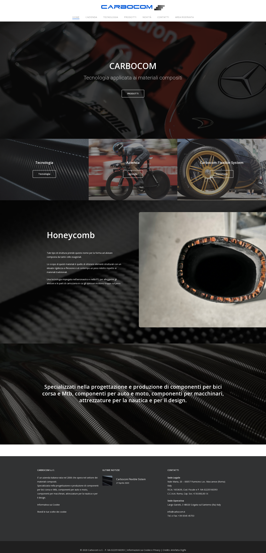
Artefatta (175, 550)
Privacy (156, 550)
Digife (183, 550)
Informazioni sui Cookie (139, 550)
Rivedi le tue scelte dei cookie (51, 511)
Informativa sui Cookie (48, 504)
